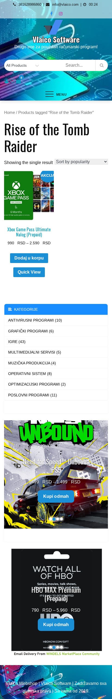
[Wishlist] (12, 81)
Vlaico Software (56, 39)
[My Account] (6, 81)
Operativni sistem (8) (30, 373)
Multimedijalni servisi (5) (34, 352)
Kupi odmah (76, 488)
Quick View (29, 272)
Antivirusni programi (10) (35, 320)
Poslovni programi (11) (32, 395)
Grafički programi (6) (31, 331)
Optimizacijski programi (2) (37, 384)
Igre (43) (17, 341)
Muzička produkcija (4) (32, 363)
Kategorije (25, 309)
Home (9, 112)
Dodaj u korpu (29, 258)
